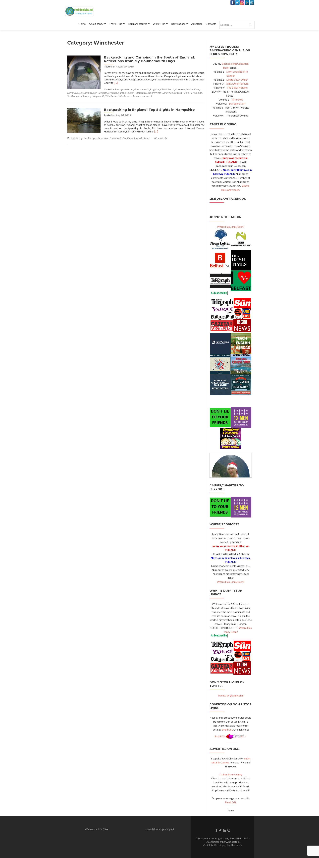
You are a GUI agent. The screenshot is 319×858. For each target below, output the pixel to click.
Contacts (211, 23)
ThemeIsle (236, 845)
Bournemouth (141, 89)
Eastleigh (102, 92)
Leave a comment (142, 96)
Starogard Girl (237, 103)
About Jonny (96, 23)
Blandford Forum (124, 89)
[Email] (252, 2)
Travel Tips (115, 23)
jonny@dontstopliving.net (159, 829)
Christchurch (167, 89)
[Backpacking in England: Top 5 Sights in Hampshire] (84, 119)
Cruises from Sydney (230, 774)
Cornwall (180, 89)
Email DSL (227, 729)
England (112, 92)
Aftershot (237, 99)
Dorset (78, 92)
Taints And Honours (237, 83)
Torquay (87, 96)
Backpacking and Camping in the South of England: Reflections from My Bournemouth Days (149, 59)
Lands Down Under (237, 79)
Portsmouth (196, 92)
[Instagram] (242, 2)
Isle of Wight (154, 92)
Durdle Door (90, 92)
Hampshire (140, 92)
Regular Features (137, 23)
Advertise (196, 23)
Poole (186, 92)
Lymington (167, 92)
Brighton (154, 89)
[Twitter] (237, 2)
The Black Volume (237, 87)
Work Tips (159, 23)
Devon (70, 92)
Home (82, 23)
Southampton (74, 96)
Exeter (130, 92)
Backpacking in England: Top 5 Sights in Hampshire (149, 110)
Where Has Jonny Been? (230, 226)
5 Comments (160, 138)
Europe (122, 92)
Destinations (178, 23)
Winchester (111, 96)
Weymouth (98, 96)
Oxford (178, 92)
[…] (116, 82)
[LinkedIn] (247, 2)
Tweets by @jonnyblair (230, 695)
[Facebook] (232, 2)
